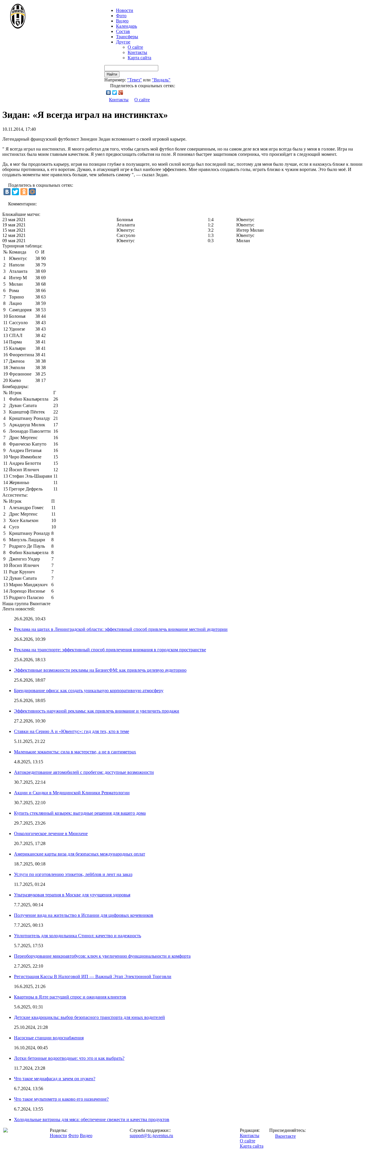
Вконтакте (285, 1136)
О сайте (135, 47)
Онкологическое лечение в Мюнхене (51, 833)
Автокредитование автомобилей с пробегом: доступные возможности (84, 772)
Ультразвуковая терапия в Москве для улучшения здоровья (72, 894)
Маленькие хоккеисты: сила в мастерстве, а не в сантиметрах (75, 751)
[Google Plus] (121, 92)
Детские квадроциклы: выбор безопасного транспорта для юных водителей (89, 1017)
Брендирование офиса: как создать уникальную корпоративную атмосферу (88, 690)
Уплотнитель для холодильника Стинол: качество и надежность (77, 935)
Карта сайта (139, 57)
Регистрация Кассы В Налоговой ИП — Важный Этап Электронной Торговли (92, 976)
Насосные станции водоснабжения (49, 1037)
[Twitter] (115, 92)
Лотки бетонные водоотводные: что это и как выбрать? (69, 1058)
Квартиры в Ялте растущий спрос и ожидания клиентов (70, 996)
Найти (112, 74)
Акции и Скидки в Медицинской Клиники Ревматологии (72, 792)
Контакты (137, 52)
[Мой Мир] (32, 191)
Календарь (126, 26)
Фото (121, 15)
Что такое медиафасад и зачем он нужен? (54, 1078)
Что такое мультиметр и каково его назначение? (61, 1099)
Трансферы (127, 36)
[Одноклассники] (23, 191)
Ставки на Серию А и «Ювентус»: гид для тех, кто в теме (71, 731)
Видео (122, 20)
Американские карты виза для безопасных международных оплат (79, 853)
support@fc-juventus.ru (151, 1135)
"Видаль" (161, 79)
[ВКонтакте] (108, 92)
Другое (123, 41)
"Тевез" (134, 79)
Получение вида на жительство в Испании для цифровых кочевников (83, 915)
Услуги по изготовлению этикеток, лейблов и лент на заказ (73, 874)
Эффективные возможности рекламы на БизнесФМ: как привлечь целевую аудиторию (100, 670)
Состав (123, 31)
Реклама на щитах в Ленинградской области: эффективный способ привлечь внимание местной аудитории (121, 629)
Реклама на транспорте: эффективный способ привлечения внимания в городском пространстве (110, 649)
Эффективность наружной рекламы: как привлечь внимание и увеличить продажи (96, 710)
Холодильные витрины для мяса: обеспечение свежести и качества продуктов (91, 1119)
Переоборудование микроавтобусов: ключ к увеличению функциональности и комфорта (102, 956)
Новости (58, 1135)
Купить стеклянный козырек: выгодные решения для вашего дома (80, 813)
